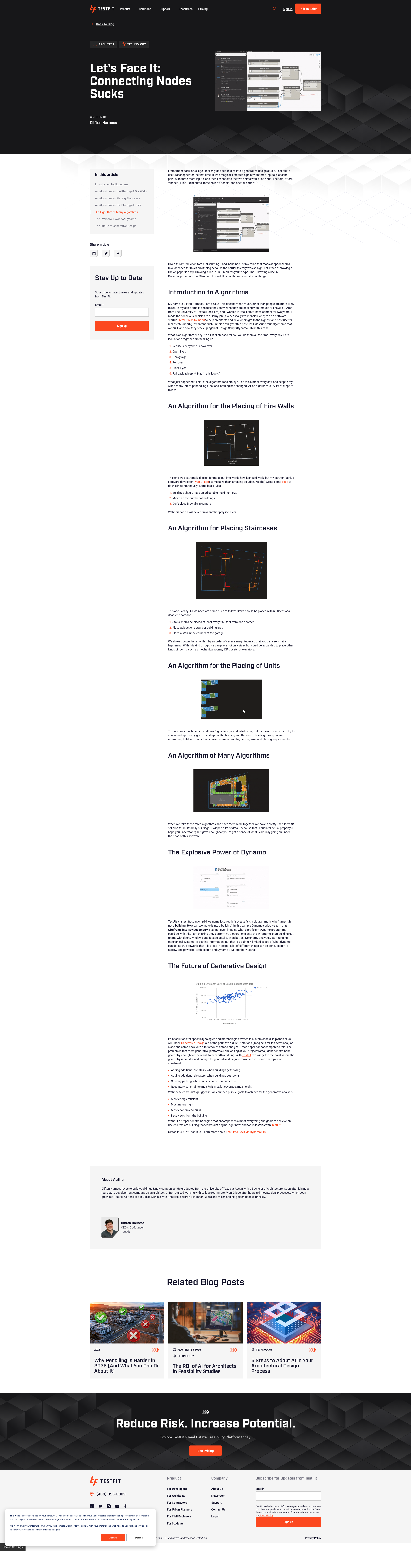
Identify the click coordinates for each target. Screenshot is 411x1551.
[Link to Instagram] (108, 1506)
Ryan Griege (201, 482)
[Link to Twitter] (100, 1506)
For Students (175, 1523)
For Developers (177, 1489)
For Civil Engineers (179, 1516)
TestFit (246, 1055)
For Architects (176, 1496)
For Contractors (177, 1502)
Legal (215, 1516)
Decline (139, 1537)
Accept (113, 1537)
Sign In (288, 9)
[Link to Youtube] (117, 1506)
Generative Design (193, 1043)
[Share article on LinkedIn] (94, 253)
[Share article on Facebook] (118, 253)
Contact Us (218, 1509)
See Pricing (205, 1451)
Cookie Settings (13, 1547)
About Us (217, 1489)
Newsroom (218, 1496)
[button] (125, 8)
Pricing (203, 9)
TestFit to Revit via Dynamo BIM (246, 1132)
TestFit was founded (192, 320)
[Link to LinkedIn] (92, 1506)
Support (216, 1502)
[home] (102, 9)
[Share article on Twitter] (106, 253)
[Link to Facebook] (125, 1506)
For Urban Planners (179, 1509)
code (285, 482)
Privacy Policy (266, 1515)
